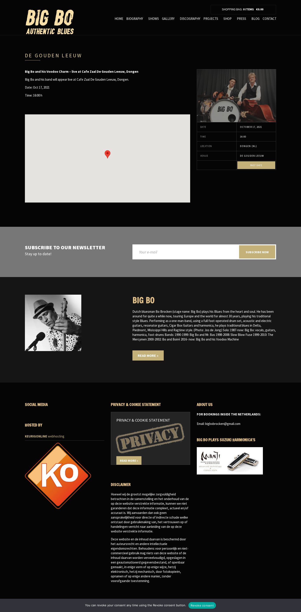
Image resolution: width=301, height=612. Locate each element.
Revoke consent (202, 605)
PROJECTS (210, 19)
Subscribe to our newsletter (65, 247)
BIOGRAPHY (134, 19)
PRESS (241, 19)
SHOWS (153, 19)
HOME (119, 19)
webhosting (44, 436)
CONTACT (270, 19)
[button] (107, 154)
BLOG (255, 19)
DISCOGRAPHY (190, 19)
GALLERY (168, 19)
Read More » (148, 355)
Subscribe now (257, 252)
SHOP (227, 19)
